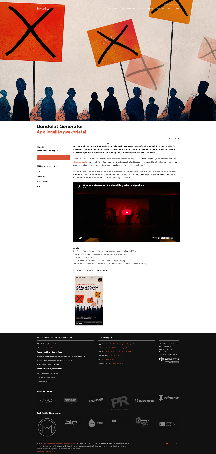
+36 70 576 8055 (116, 356)
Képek (78, 270)
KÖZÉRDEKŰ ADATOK (171, 4)
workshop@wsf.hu (125, 352)
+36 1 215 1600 (114, 344)
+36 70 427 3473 (110, 352)
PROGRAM (112, 8)
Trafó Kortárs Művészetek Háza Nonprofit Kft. (59, 443)
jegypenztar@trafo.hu (129, 344)
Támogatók (102, 270)
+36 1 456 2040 (46, 348)
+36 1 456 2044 (110, 348)
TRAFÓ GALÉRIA (146, 8)
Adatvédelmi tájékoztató (45, 451)
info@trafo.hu (111, 359)
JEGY (53, 157)
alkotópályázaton (80, 162)
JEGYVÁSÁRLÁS (128, 8)
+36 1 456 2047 (118, 363)
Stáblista (89, 270)
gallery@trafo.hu (124, 348)
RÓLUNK (161, 8)
